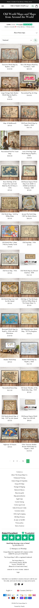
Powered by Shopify (19, 606)
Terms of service (19, 526)
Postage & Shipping (19, 486)
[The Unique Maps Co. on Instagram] (16, 584)
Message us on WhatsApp (19, 548)
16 (23, 461)
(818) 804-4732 (19, 545)
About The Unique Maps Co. (19, 475)
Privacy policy (19, 523)
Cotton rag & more (19, 505)
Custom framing (19, 502)
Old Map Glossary (19, 517)
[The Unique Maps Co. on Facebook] (19, 584)
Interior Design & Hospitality (19, 481)
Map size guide (19, 493)
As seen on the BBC (19, 520)
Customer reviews (19, 510)
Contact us (19, 472)
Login (18, 572)
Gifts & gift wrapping (19, 514)
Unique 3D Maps (19, 483)
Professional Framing (19, 478)
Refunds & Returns (19, 490)
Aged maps (19, 499)
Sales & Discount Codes (19, 507)
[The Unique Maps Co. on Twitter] (22, 584)
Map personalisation (19, 496)
